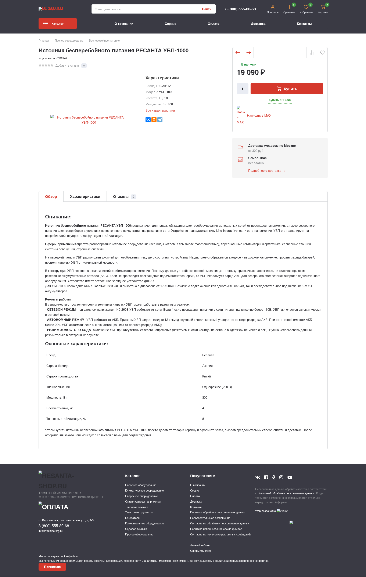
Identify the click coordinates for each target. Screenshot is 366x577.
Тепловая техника (136, 507)
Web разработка (266, 511)
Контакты (304, 23)
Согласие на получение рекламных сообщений (220, 534)
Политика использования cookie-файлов (216, 529)
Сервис (170, 23)
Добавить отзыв (67, 65)
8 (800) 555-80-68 (240, 9)
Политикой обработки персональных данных (286, 493)
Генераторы (132, 518)
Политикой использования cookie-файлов (241, 561)
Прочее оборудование (69, 40)
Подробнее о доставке (264, 170)
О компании (124, 23)
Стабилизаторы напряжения (143, 501)
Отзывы (123, 196)
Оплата (213, 23)
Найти (206, 9)
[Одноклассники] (154, 119)
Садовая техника (136, 529)
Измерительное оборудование (144, 523)
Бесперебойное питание (104, 40)
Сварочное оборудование (141, 496)
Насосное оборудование (140, 485)
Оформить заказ (200, 551)
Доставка (258, 23)
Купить (290, 88)
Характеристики (85, 196)
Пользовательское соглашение (210, 518)
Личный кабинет (200, 545)
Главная (44, 40)
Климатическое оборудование (144, 490)
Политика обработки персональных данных (218, 512)
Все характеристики (160, 110)
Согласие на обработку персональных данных (220, 523)
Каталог (57, 23)
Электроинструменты (138, 512)
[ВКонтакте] (148, 119)
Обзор (51, 196)
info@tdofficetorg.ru (50, 531)
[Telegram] (159, 119)
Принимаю (52, 566)
